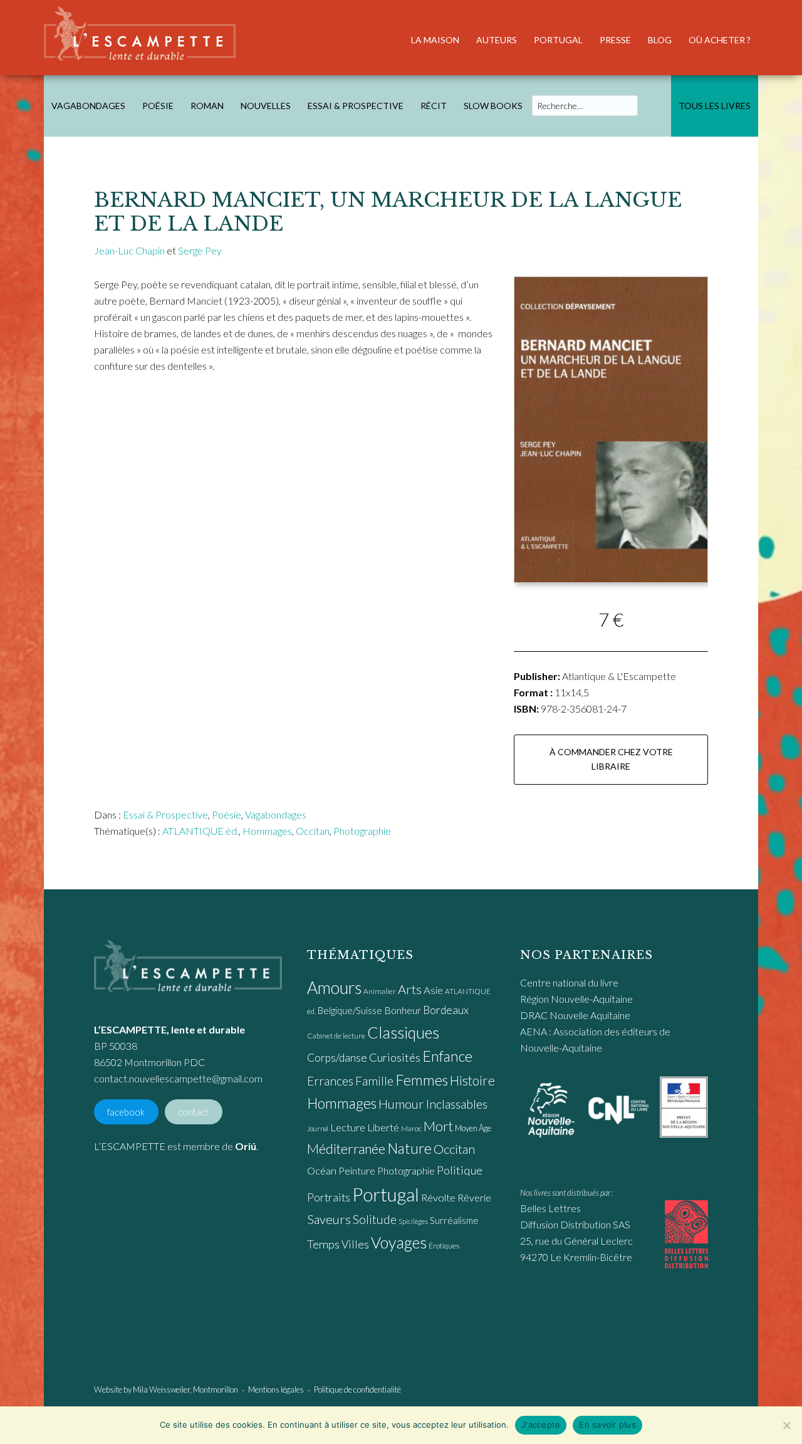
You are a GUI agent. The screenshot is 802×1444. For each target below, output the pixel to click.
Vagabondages (275, 814)
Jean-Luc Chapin (129, 250)
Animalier (379, 991)
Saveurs (329, 1219)
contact (193, 1111)
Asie (433, 990)
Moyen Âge (473, 1128)
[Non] (786, 1425)
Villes (355, 1244)
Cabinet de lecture (336, 1035)
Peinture (356, 1170)
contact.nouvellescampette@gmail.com (178, 1078)
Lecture (347, 1127)
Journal (317, 1128)
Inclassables (456, 1103)
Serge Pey (200, 250)
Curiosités (394, 1057)
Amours (334, 988)
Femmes (421, 1080)
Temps (323, 1244)
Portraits (328, 1197)
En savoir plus (607, 1425)
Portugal (385, 1194)
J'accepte (540, 1425)
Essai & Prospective (165, 814)
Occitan (313, 831)
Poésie (226, 814)
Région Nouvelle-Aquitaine (576, 999)
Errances (330, 1081)
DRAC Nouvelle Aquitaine (575, 1015)
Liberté (383, 1127)
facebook (126, 1111)
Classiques (403, 1032)
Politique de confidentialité (357, 1389)
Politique (459, 1170)
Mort (438, 1126)
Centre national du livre (569, 982)
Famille (374, 1081)
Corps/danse (337, 1057)
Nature (409, 1148)
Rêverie (474, 1197)
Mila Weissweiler (161, 1389)
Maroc (411, 1128)
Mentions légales (276, 1389)
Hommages (267, 831)
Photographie (362, 831)
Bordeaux (446, 1010)
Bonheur (402, 1010)
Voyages (399, 1242)
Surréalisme (454, 1220)
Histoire (472, 1080)
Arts (410, 989)
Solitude (375, 1219)
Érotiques (444, 1245)
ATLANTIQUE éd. (200, 831)
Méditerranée (346, 1149)
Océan (321, 1170)
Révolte (438, 1197)
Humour (401, 1103)
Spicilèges (413, 1221)
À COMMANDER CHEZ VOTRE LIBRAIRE (611, 759)
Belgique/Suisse (350, 1010)
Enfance (447, 1056)
